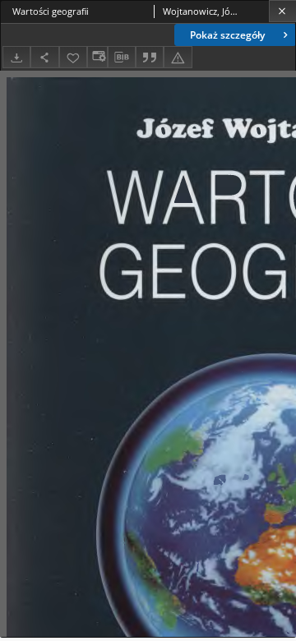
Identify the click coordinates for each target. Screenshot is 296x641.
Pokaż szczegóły (227, 35)
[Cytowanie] (150, 57)
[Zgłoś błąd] (178, 57)
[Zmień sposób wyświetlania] (97, 57)
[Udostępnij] (44, 57)
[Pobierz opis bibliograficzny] (122, 57)
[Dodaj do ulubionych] (73, 57)
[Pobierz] (16, 57)
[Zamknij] (282, 11)
